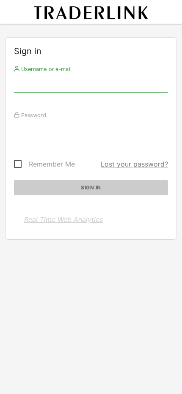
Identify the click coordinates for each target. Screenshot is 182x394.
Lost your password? (134, 164)
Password (32, 115)
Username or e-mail (45, 69)
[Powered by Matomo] (90, 14)
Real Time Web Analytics (63, 219)
